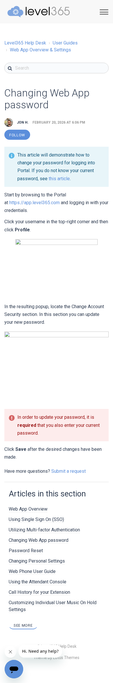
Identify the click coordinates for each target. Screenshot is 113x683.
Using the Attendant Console (37, 582)
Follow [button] (17, 135)
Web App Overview (28, 509)
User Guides (65, 43)
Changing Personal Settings (37, 561)
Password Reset (26, 550)
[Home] (38, 11)
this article (59, 178)
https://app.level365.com (34, 202)
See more (23, 625)
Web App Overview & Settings (40, 50)
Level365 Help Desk (25, 43)
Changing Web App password (38, 540)
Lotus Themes (66, 657)
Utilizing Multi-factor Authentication (44, 530)
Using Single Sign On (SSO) (36, 519)
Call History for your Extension (39, 592)
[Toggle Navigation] (103, 11)
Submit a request (68, 471)
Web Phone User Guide (32, 571)
